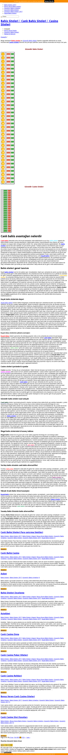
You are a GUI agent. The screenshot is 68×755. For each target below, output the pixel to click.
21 (22, 737)
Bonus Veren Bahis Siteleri (12, 6)
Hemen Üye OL (49, 1)
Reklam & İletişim (9, 34)
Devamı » (4, 549)
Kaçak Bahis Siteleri (10, 13)
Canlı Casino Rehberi (11, 676)
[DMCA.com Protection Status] (7, 746)
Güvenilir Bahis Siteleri (11, 10)
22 (23, 737)
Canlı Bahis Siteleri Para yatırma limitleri (22, 532)
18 (17, 737)
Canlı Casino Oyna (10, 634)
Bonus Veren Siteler (10, 30)
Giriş (12, 54)
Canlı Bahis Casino (10, 553)
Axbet (4, 573)
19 (19, 737)
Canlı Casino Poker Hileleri (14, 655)
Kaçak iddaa (5, 336)
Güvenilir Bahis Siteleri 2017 (13, 11)
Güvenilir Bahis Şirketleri (12, 8)
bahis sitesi (9, 469)
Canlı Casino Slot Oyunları (14, 717)
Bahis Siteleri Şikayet (29, 536)
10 (15, 737)
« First (11, 737)
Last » (28, 737)
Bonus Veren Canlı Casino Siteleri (18, 696)
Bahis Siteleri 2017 (10, 5)
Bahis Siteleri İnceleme (12, 593)
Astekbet (5, 613)
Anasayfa (3, 37)
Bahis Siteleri (5, 536)
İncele (8, 54)
